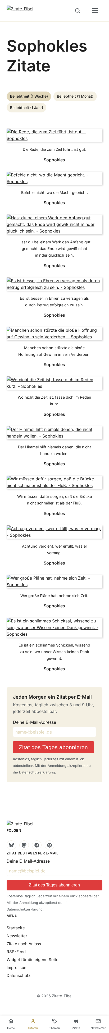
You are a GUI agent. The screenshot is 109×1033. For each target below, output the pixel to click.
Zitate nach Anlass (24, 943)
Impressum (17, 967)
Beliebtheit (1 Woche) (29, 96)
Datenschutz (18, 975)
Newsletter (17, 935)
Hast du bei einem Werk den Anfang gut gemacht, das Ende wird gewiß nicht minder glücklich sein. (54, 248)
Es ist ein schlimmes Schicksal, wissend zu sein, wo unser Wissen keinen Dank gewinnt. (54, 652)
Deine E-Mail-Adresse (34, 722)
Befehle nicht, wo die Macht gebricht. (54, 192)
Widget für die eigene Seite (32, 959)
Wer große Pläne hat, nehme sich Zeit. (54, 595)
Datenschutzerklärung (37, 772)
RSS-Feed (16, 951)
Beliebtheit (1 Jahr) (26, 108)
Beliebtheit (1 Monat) (75, 96)
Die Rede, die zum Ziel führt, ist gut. (54, 149)
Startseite (16, 927)
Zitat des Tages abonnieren (53, 747)
